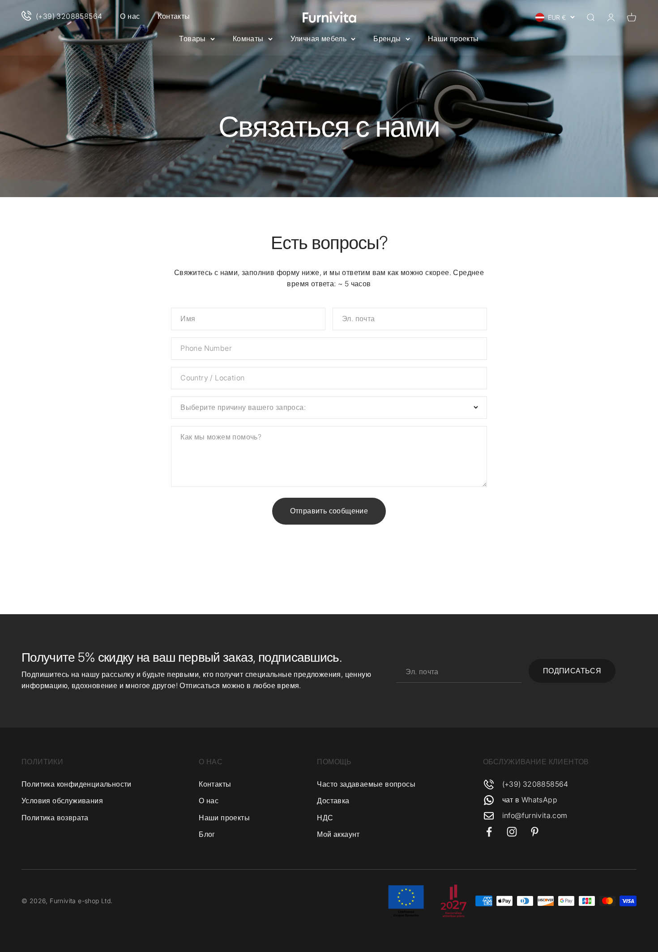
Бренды (387, 38)
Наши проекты (453, 38)
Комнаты (248, 38)
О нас (130, 16)
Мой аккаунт (338, 834)
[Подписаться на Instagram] (512, 832)
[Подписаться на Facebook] (489, 832)
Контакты (174, 16)
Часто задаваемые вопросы (366, 784)
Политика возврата (55, 817)
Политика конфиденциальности (76, 784)
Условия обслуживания (62, 800)
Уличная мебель (319, 38)
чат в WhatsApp (530, 799)
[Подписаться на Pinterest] (535, 832)
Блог (207, 834)
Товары (192, 38)
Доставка (333, 800)
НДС (325, 817)
